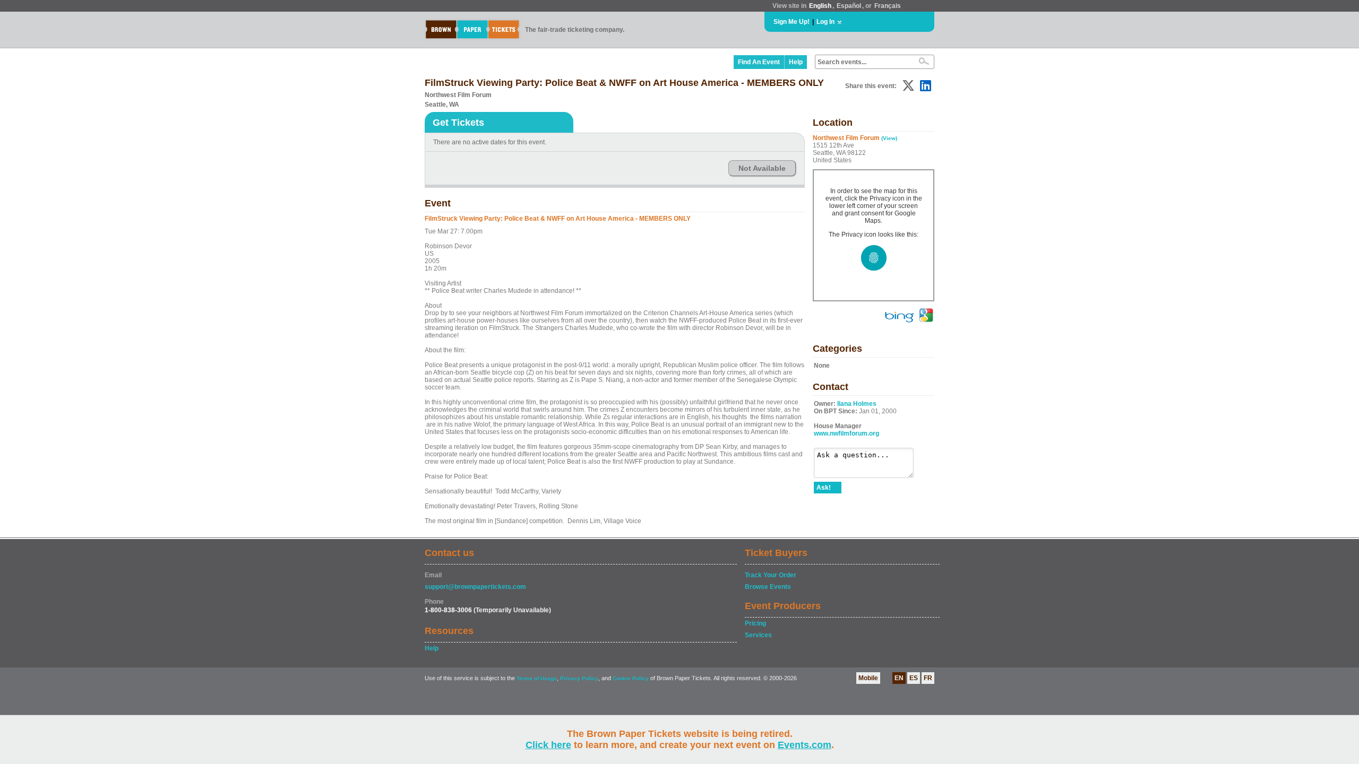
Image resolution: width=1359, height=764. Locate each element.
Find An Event (759, 62)
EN (899, 678)
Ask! (823, 487)
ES (913, 678)
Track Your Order (770, 575)
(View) (889, 138)
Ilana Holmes (856, 403)
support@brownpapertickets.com (475, 587)
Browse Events (768, 587)
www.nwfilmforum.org (846, 433)
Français (887, 6)
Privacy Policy (579, 678)
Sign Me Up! (791, 21)
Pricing (755, 623)
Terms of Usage (537, 678)
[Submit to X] (908, 86)
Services (758, 635)
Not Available (762, 168)
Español (849, 6)
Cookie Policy (631, 678)
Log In (825, 21)
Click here (548, 745)
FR (928, 678)
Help (796, 62)
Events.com (804, 745)
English (820, 6)
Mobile (868, 678)
